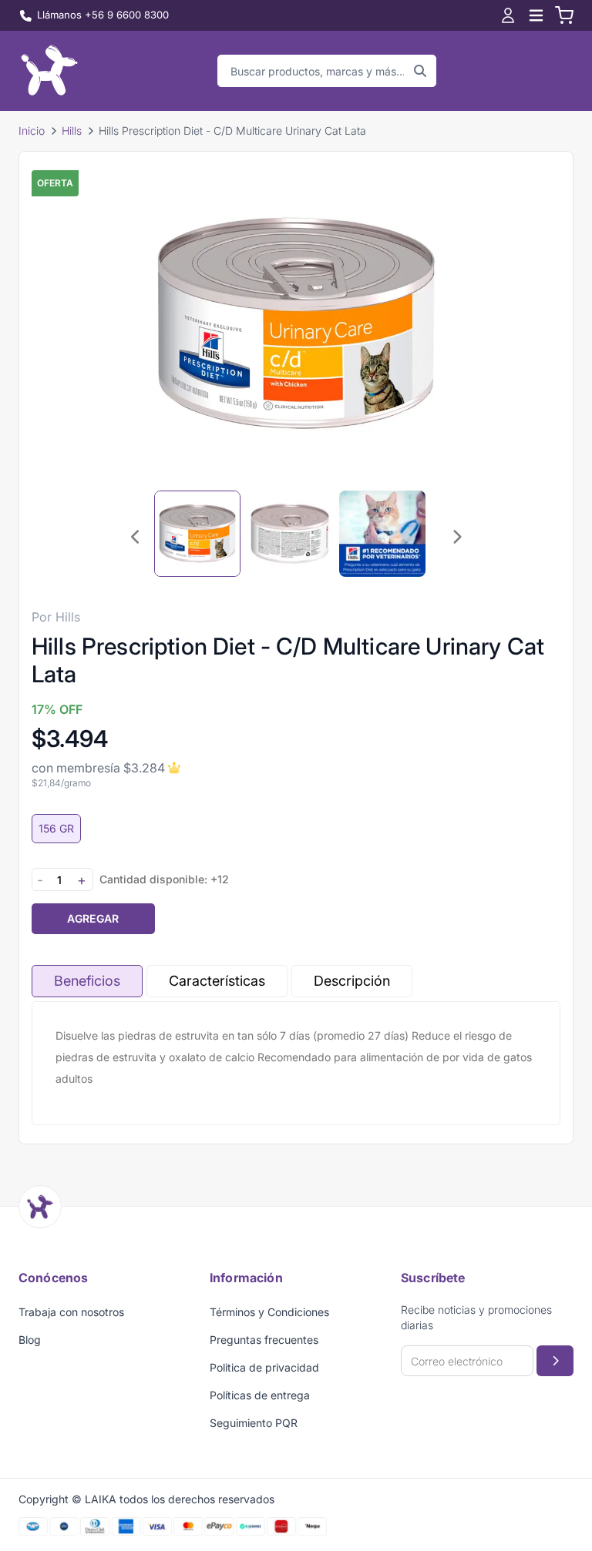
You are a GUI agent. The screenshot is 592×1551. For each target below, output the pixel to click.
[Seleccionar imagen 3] (382, 534)
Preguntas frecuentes (264, 1339)
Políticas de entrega (260, 1395)
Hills (72, 130)
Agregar (93, 918)
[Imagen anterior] (135, 536)
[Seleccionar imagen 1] (197, 534)
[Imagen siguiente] (456, 536)
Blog (29, 1339)
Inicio (31, 130)
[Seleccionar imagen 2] (290, 534)
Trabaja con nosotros (71, 1311)
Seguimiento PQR (254, 1422)
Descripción (352, 981)
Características (217, 981)
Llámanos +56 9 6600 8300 (103, 14)
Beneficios (87, 981)
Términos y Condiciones (269, 1311)
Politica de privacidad (264, 1367)
